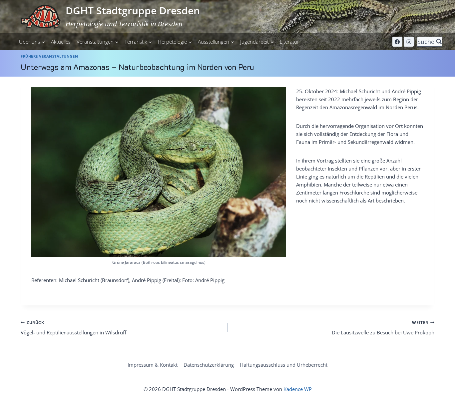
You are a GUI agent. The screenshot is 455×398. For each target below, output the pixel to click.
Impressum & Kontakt (153, 364)
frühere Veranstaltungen (49, 56)
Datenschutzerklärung (209, 364)
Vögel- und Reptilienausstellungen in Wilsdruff (73, 328)
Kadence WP (297, 389)
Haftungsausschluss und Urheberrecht (283, 364)
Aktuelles (61, 41)
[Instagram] (409, 42)
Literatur (289, 41)
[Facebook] (397, 42)
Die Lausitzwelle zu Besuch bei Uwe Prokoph (383, 328)
